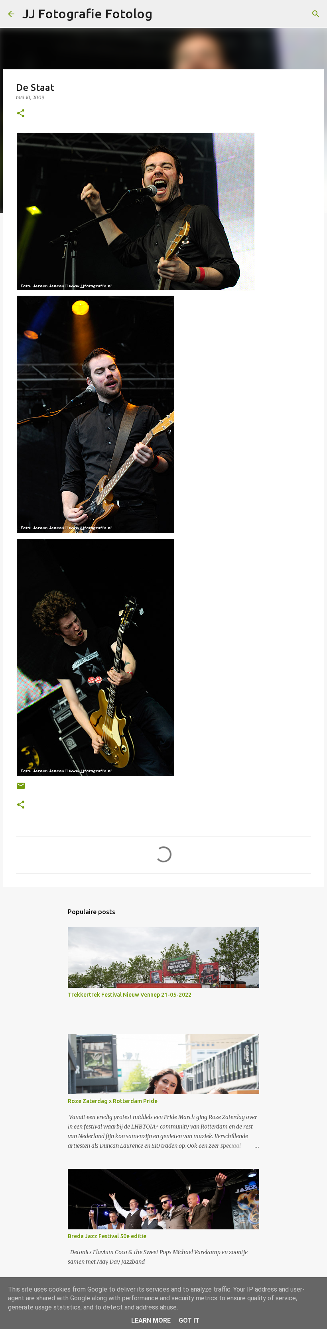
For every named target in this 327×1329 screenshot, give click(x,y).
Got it (189, 1320)
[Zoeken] (316, 14)
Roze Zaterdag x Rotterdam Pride (113, 1101)
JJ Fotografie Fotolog (87, 13)
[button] (21, 113)
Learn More (151, 1320)
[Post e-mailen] (21, 788)
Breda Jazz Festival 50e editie (107, 1236)
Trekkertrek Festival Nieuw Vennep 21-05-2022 (129, 994)
